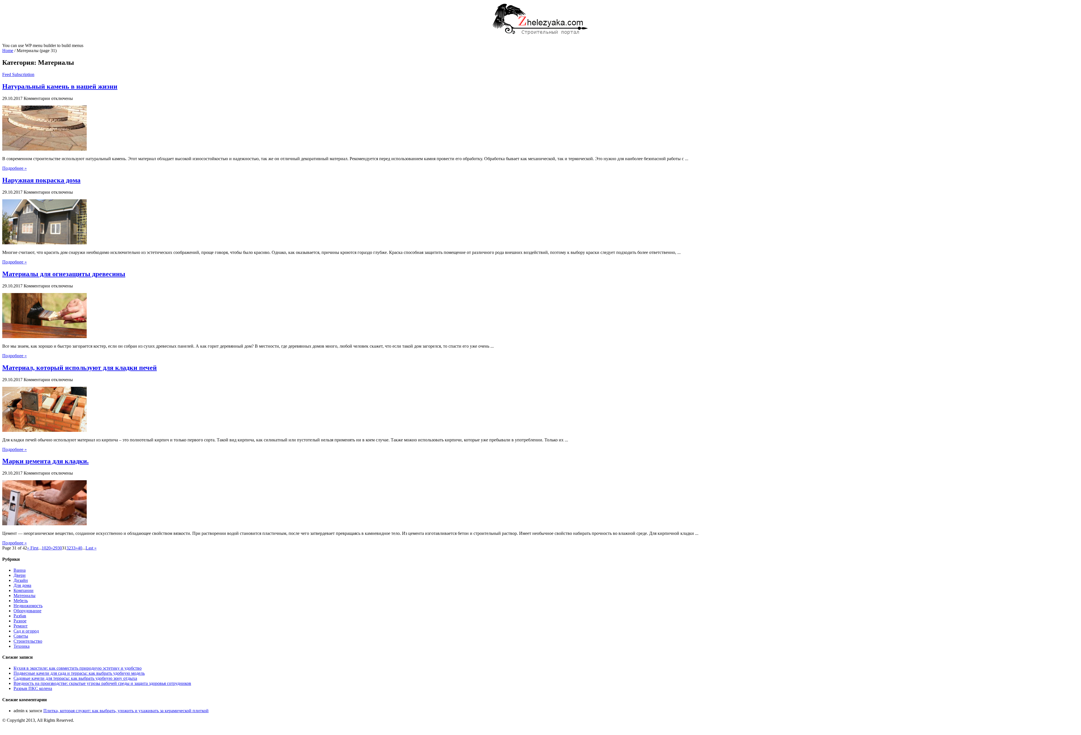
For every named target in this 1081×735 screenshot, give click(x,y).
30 (59, 548)
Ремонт (21, 626)
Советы (21, 636)
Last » (91, 548)
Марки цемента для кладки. (45, 461)
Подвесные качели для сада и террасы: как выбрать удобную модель (79, 673)
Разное (20, 620)
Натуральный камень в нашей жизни (59, 86)
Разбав (20, 615)
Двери (20, 575)
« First (32, 548)
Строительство (28, 641)
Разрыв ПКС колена (33, 688)
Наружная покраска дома (41, 180)
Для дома (22, 585)
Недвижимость (28, 605)
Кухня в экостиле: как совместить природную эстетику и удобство (78, 668)
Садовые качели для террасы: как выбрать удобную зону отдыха (75, 678)
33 (73, 548)
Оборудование (27, 610)
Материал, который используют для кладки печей (79, 367)
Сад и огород (26, 631)
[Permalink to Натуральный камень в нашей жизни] (44, 149)
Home (7, 50)
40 (80, 548)
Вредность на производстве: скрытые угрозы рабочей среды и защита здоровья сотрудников (102, 683)
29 (55, 548)
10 (44, 548)
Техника (22, 646)
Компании (23, 590)
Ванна (20, 570)
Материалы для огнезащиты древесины (63, 274)
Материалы (24, 595)
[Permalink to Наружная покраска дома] (44, 242)
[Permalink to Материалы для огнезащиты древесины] (44, 336)
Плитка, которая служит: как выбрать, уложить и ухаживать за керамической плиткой (126, 710)
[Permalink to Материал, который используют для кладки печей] (44, 430)
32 (68, 548)
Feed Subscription (18, 74)
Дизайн (21, 580)
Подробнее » (14, 168)
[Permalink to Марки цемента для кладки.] (44, 523)
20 (48, 548)
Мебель (21, 600)
